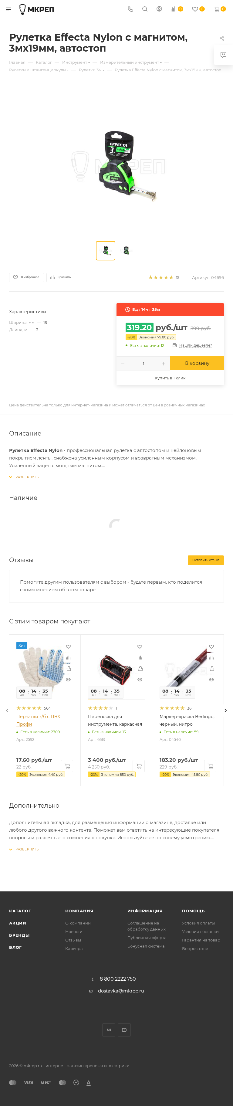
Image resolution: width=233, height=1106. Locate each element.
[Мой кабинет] (159, 9)
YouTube (124, 1029)
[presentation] (7, 710)
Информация (145, 910)
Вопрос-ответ (196, 948)
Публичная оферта (147, 937)
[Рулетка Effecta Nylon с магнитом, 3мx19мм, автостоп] (116, 165)
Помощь (193, 910)
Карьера (74, 948)
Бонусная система (146, 946)
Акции (17, 923)
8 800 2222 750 (118, 979)
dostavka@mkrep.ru (121, 991)
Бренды (19, 935)
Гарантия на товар (201, 940)
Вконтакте (108, 1029)
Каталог (20, 910)
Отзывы (73, 940)
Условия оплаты (198, 923)
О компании (78, 923)
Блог (15, 947)
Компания (79, 910)
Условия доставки (200, 931)
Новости (74, 931)
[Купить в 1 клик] (68, 668)
